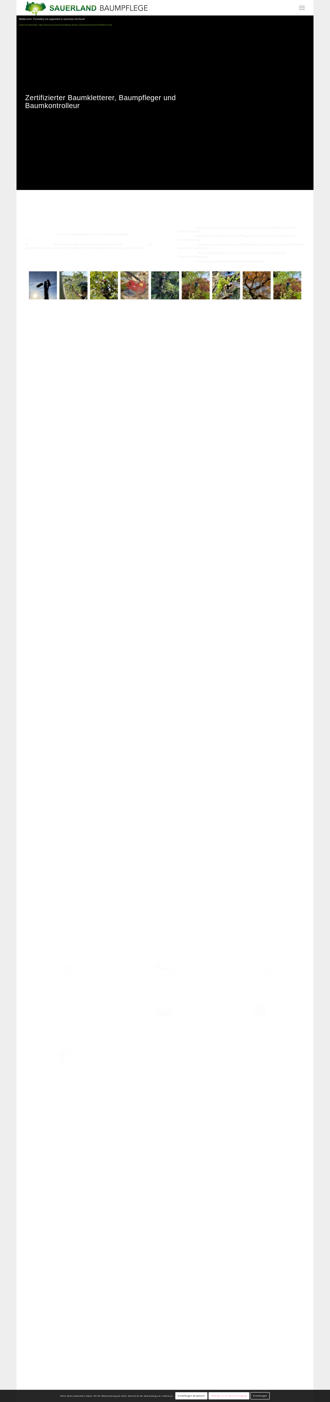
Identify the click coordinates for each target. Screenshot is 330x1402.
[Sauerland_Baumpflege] (86, 7)
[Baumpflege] (66, 969)
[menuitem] (301, 7)
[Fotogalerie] (165, 1054)
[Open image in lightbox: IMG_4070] (175, 296)
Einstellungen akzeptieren (191, 1396)
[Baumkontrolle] (66, 1012)
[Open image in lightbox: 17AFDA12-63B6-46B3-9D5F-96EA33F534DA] (206, 296)
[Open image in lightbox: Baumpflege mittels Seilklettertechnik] (297, 296)
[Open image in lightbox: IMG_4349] (114, 296)
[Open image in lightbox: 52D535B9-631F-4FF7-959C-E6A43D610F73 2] (236, 296)
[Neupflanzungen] (264, 970)
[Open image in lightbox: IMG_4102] (145, 296)
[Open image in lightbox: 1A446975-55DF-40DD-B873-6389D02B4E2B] (267, 296)
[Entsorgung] (165, 1012)
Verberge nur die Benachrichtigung (229, 1396)
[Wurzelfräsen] (263, 1012)
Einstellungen (260, 1396)
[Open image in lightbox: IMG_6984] (84, 296)
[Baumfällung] (165, 969)
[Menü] (301, 7)
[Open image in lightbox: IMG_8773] (53, 296)
